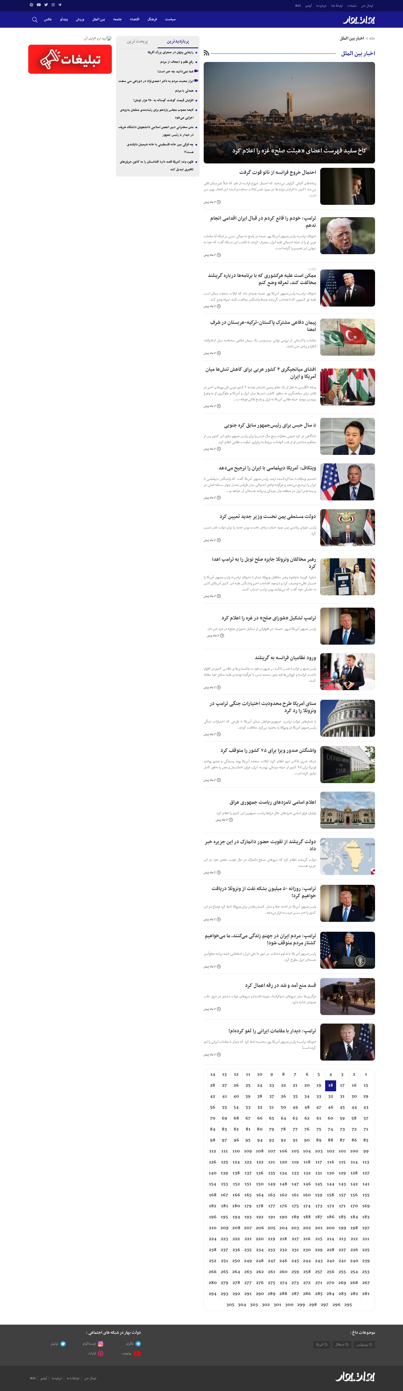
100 (354, 1151)
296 (336, 1305)
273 (295, 1283)
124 (236, 1162)
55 (224, 1107)
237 (224, 1250)
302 (266, 1305)
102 (330, 1151)
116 (330, 1162)
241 (342, 1261)
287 (295, 1294)
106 (283, 1151)
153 (224, 1184)
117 (318, 1162)
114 (354, 1162)
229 (319, 1250)
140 (213, 1173)
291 (248, 1294)
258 (307, 1272)
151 (248, 1184)
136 (259, 1173)
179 (248, 1206)
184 (354, 1217)
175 (295, 1206)
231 (295, 1250)
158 (330, 1195)
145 (318, 1184)
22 (283, 1085)
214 (330, 1239)
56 (212, 1107)
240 (354, 1261)
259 (295, 1272)
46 (330, 1107)
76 (307, 1129)
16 (354, 1085)
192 (259, 1217)
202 (307, 1228)
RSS (298, 6)
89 (319, 1140)
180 (236, 1206)
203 (295, 1228)
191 (271, 1217)
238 (213, 1250)
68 (236, 1118)
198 (354, 1228)
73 (342, 1129)
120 (283, 1162)
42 (212, 1096)
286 (307, 1294)
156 (354, 1195)
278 (236, 1283)
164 (260, 1195)
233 (271, 1250)
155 (366, 1195)
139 (224, 1173)
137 (248, 1173)
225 (366, 1250)
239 (366, 1261)
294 (213, 1294)
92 (283, 1140)
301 (277, 1305)
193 (248, 1217)
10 (259, 1074)
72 (354, 1129)
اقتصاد (134, 19)
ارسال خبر (367, 6)
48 (307, 1107)
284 (330, 1294)
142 (354, 1184)
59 (342, 1118)
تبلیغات (351, 6)
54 (236, 1107)
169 (366, 1206)
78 (283, 1129)
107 (272, 1151)
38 (259, 1096)
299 (301, 1305)
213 (342, 1239)
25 (248, 1085)
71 (366, 1129)
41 (224, 1096)
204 (283, 1228)
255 (342, 1272)
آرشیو (308, 6)
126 (212, 1162)
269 (342, 1283)
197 (366, 1228)
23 (271, 1085)
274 (283, 1283)
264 (236, 1272)
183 (366, 1217)
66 (260, 1118)
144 (330, 1184)
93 (271, 1140)
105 (295, 1151)
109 (248, 1151)
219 (271, 1239)
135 (271, 1173)
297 (324, 1305)
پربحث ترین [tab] (137, 41)
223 (224, 1239)
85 (365, 1140)
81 (248, 1129)
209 (224, 1228)
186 (330, 1217)
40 (236, 1096)
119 (295, 1162)
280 (213, 1283)
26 (236, 1085)
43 (365, 1107)
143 (342, 1184)
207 (248, 1228)
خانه (372, 39)
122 (259, 1162)
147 (295, 1184)
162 (283, 1195)
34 (307, 1096)
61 (318, 1118)
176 (283, 1206)
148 (283, 1184)
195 (224, 1217)
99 (366, 1151)
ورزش (80, 19)
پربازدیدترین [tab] (178, 41)
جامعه (117, 19)
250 (236, 1261)
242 (330, 1261)
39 (248, 1096)
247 (272, 1261)
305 (230, 1305)
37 (271, 1096)
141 (366, 1184)
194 (236, 1217)
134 (283, 1173)
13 (224, 1074)
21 (295, 1085)
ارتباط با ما (73, 1378)
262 (260, 1272)
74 (330, 1129)
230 (307, 1250)
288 (283, 1294)
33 (318, 1096)
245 (295, 1261)
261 (271, 1272)
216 (307, 1239)
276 (260, 1283)
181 (224, 1206)
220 (260, 1239)
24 (259, 1085)
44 (354, 1107)
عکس (48, 19)
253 (366, 1272)
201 (319, 1228)
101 (342, 1151)
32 (330, 1096)
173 (318, 1206)
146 (307, 1184)
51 (271, 1107)
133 (295, 1173)
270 (330, 1283)
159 (318, 1195)
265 (224, 1272)
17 (342, 1085)
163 (271, 1195)
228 (330, 1250)
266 (213, 1272)
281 (366, 1294)
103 (319, 1151)
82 (236, 1129)
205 (272, 1228)
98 (212, 1140)
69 (224, 1118)
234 (260, 1250)
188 (307, 1217)
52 (259, 1107)
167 (224, 1195)
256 (330, 1272)
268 (354, 1283)
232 (283, 1250)
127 (366, 1173)
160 (307, 1195)
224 (213, 1239)
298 (313, 1305)
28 (212, 1085)
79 (271, 1129)
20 (307, 1085)
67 (248, 1118)
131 (318, 1173)
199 (342, 1228)
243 (319, 1261)
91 (295, 1140)
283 (342, 1294)
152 (236, 1184)
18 (330, 1085)
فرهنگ (152, 19)
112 (212, 1151)
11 (248, 1074)
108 (260, 1151)
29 (365, 1096)
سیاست (170, 19)
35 (295, 1096)
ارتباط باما (337, 6)
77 (295, 1129)
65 (271, 1118)
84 (212, 1129)
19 (318, 1085)
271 (318, 1283)
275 (271, 1283)
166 (236, 1195)
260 (283, 1272)
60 (330, 1118)
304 (242, 1305)
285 (319, 1294)
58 (354, 1118)
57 (366, 1118)
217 (295, 1239)
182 (212, 1206)
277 (248, 1283)
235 (248, 1250)
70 (212, 1118)
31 (342, 1096)
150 (260, 1184)
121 (271, 1162)
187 (318, 1217)
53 (248, 1107)
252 (212, 1261)
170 (354, 1206)
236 (236, 1250)
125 (224, 1162)
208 (236, 1228)
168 (213, 1195)
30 (354, 1096)
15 (366, 1085)
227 (342, 1250)
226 (354, 1250)
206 (260, 1228)
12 (236, 1074)
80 (260, 1129)
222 (236, 1239)
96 (236, 1140)
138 (236, 1173)
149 (272, 1184)
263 (248, 1272)
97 (224, 1140)
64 (283, 1118)
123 (248, 1162)
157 (342, 1195)
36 (283, 1096)
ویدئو (64, 19)
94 (260, 1140)
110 (236, 1151)
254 (354, 1272)
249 (248, 1261)
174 (307, 1206)
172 (330, 1206)
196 (213, 1217)
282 (354, 1294)
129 (342, 1173)
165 (248, 1195)
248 (260, 1261)
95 (248, 1140)
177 (271, 1206)
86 (354, 1140)
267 (366, 1283)
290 (260, 1294)
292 (236, 1294)
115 (342, 1162)
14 (212, 1074)
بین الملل (98, 19)
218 (283, 1239)
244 (307, 1261)
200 (330, 1228)
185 (342, 1217)
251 (224, 1261)
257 (318, 1272)
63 (295, 1118)
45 (342, 1107)
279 (224, 1283)
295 (348, 1305)
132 (307, 1173)
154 (212, 1184)
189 (295, 1217)
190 (283, 1217)
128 (354, 1173)
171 (342, 1206)
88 (330, 1140)
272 (307, 1283)
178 (259, 1206)
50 (283, 1107)
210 (213, 1228)
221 (248, 1239)
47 (318, 1107)
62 (307, 1118)
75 (318, 1129)
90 (307, 1140)
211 (365, 1239)
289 (272, 1294)
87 (342, 1140)
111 (224, 1151)
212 (354, 1239)
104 (307, 1151)
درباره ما (321, 6)
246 (283, 1261)
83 (224, 1129)
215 (318, 1239)
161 (295, 1195)
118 (307, 1162)
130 (330, 1173)
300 (289, 1305)
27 (224, 1085)
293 (224, 1294)
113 (365, 1162)
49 (295, 1107)
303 (254, 1305)
